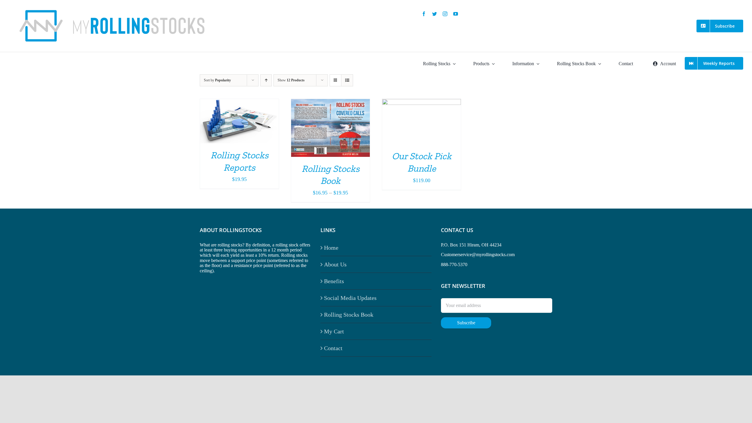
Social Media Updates (350, 298)
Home (331, 247)
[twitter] (434, 13)
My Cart (334, 331)
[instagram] (445, 13)
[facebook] (424, 13)
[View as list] (347, 80)
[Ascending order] (266, 80)
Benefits (334, 281)
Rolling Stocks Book (348, 314)
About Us (335, 264)
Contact (333, 348)
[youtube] (455, 13)
